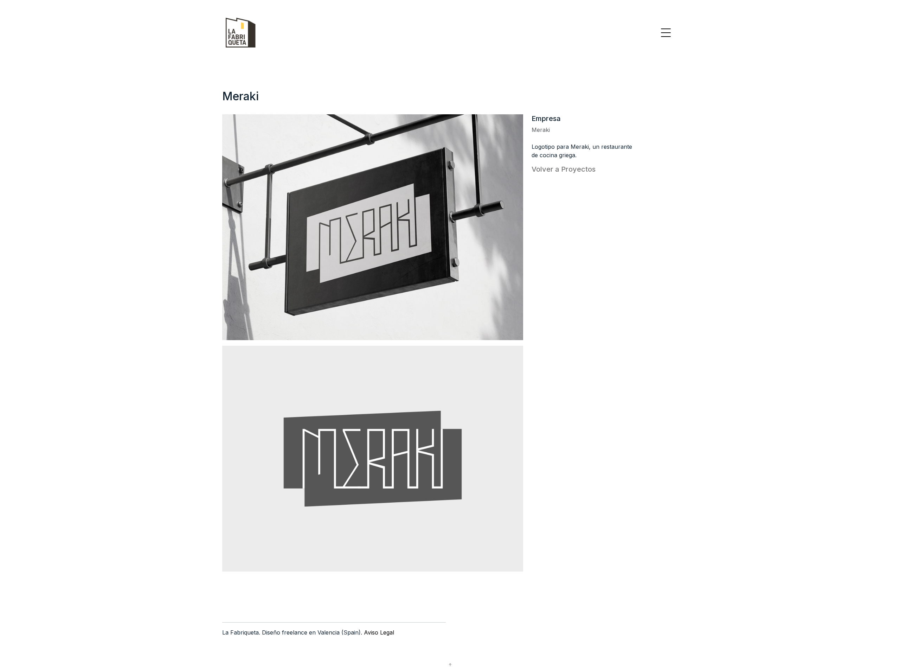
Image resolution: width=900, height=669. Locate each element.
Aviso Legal (379, 632)
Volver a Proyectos (564, 169)
